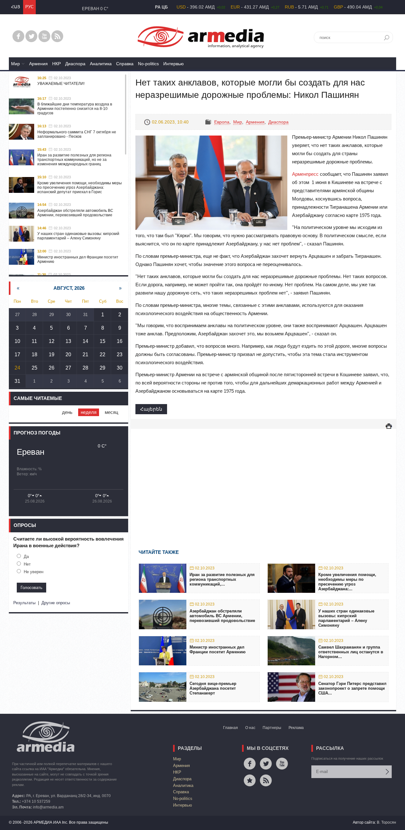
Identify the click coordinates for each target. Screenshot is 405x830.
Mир (15, 63)
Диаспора (75, 63)
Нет (27, 564)
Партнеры (272, 727)
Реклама (296, 727)
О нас (250, 727)
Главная (230, 727)
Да (26, 556)
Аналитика (101, 63)
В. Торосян (386, 822)
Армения (38, 63)
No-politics (148, 63)
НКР (56, 63)
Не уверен (33, 571)
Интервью (173, 63)
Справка (125, 63)
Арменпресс (305, 174)
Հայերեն (151, 409)
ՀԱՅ (15, 6)
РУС (29, 6)
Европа (221, 121)
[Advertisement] (263, 479)
